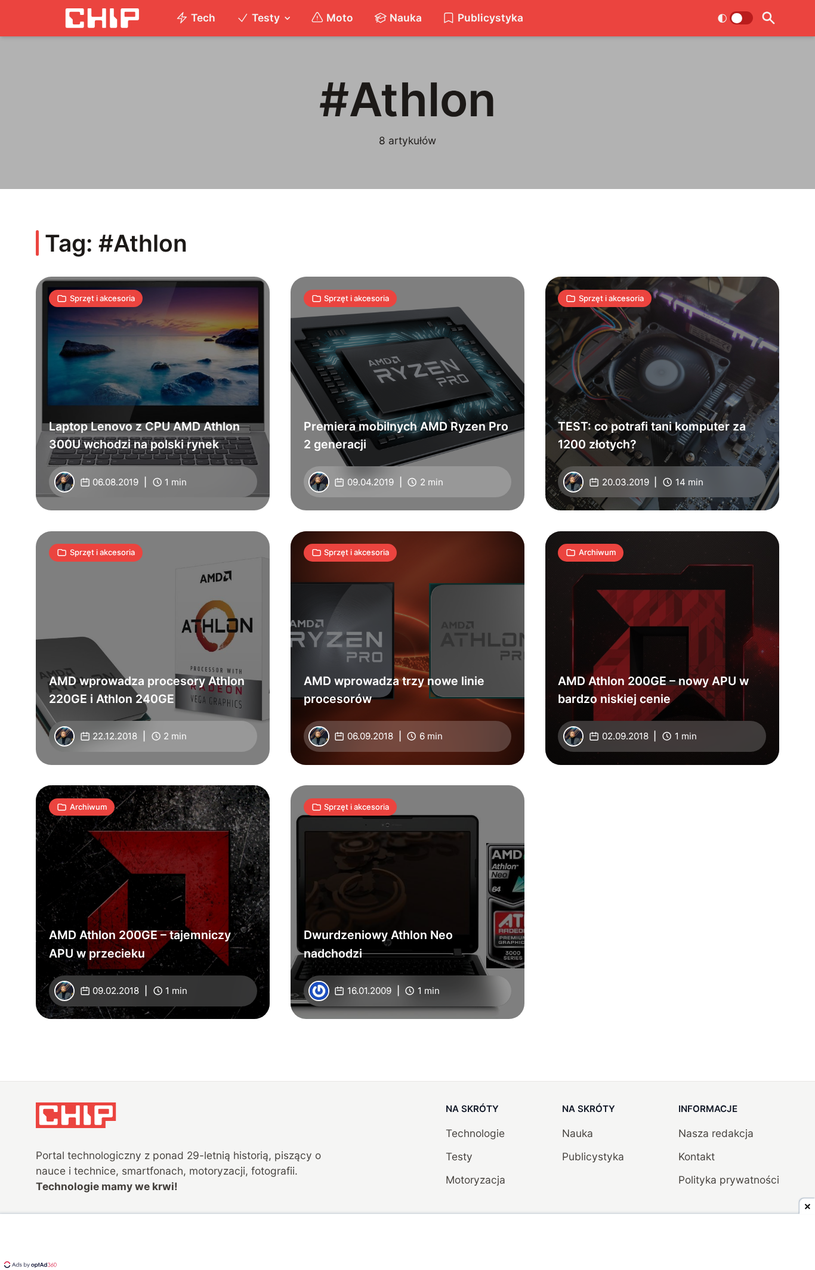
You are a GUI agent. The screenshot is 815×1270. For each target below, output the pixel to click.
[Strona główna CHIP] (102, 18)
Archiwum (597, 552)
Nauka (406, 17)
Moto (339, 17)
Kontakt (696, 1156)
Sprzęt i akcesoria (102, 298)
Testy (266, 17)
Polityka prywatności (728, 1179)
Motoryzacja (475, 1179)
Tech (203, 17)
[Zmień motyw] (735, 17)
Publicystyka (490, 17)
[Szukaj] (768, 18)
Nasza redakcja (716, 1133)
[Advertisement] (407, 1243)
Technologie (475, 1133)
